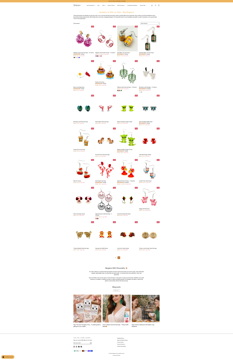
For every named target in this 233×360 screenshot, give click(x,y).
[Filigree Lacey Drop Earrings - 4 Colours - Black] (74, 57)
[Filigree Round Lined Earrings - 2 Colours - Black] (97, 218)
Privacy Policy (120, 342)
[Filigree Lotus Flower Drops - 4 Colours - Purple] (96, 56)
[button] (76, 54)
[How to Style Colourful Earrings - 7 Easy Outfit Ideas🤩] (116, 308)
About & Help (142, 5)
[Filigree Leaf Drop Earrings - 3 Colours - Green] (121, 90)
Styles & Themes (111, 5)
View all (116, 290)
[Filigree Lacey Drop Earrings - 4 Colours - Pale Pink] (77, 57)
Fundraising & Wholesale (132, 5)
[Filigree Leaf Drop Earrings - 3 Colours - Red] (119, 90)
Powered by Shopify (116, 355)
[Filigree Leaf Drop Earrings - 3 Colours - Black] (118, 90)
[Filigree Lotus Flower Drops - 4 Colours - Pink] (99, 56)
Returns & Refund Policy (122, 340)
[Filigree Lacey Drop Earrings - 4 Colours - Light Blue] (79, 57)
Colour (103, 5)
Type (98, 5)
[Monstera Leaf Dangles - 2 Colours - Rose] (139, 92)
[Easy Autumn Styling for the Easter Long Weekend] (146, 308)
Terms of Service (121, 344)
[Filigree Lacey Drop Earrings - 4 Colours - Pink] (75, 57)
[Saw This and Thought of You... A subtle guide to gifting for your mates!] (87, 308)
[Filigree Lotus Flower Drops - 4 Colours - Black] (97, 56)
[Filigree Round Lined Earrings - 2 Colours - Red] (96, 218)
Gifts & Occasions (121, 5)
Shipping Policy (120, 338)
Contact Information (121, 346)
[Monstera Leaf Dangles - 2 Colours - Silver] (141, 92)
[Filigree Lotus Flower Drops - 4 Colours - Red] (101, 56)
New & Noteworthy (90, 5)
